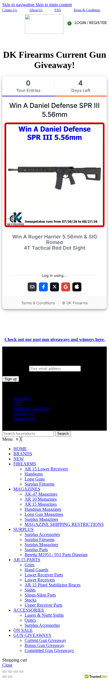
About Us (35, 10)
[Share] (10, 671)
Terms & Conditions (87, 10)
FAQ (57, 10)
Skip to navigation (18, 4)
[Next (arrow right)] (10, 676)
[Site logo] (44, 32)
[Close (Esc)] (4, 671)
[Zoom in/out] (21, 671)
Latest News (24, 418)
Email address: (15, 368)
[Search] (54, 38)
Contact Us (9, 10)
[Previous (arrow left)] (4, 676)
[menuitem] (20, 448)
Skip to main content (53, 4)
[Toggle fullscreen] (15, 671)
